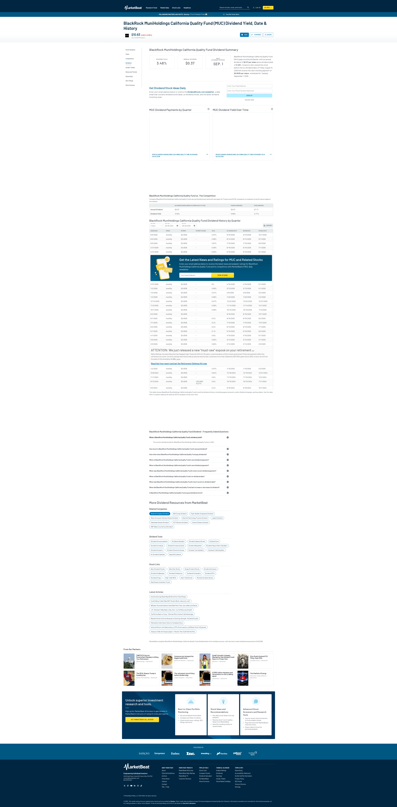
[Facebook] (128, 786)
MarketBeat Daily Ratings (187, 773)
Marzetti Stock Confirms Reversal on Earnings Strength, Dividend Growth (174, 618)
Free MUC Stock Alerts (232, 14)
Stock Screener (204, 781)
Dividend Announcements (159, 541)
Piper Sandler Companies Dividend (202, 513)
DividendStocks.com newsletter (201, 92)
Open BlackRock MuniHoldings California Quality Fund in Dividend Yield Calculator (240, 155)
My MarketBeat (204, 779)
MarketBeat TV (183, 776)
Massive (172, 801)
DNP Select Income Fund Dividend (162, 527)
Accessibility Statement (243, 773)
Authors (164, 776)
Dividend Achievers (210, 569)
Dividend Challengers (158, 573)
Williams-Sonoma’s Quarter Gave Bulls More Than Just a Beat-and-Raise (174, 605)
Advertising (238, 770)
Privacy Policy (239, 779)
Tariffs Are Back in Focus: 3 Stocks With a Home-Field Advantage (172, 614)
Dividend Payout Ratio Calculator (216, 546)
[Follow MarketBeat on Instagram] (138, 786)
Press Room (166, 779)
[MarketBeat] (133, 7)
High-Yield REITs (170, 578)
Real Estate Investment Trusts (160, 582)
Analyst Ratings (221, 770)
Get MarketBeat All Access (142, 719)
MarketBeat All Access (186, 770)
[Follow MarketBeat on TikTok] (141, 786)
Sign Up (249, 95)
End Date (184, 223)
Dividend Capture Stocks (197, 541)
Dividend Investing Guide (176, 546)
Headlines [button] (187, 8)
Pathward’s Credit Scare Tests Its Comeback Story (167, 623)
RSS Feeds (238, 781)
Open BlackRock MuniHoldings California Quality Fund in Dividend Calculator (174, 155)
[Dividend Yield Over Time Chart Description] (272, 109)
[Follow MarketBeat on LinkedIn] (135, 786)
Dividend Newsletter (195, 546)
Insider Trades (220, 779)
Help (167, 787)
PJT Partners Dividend (180, 522)
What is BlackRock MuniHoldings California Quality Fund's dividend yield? (175, 437)
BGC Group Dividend (179, 513)
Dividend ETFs (209, 573)
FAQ (163, 787)
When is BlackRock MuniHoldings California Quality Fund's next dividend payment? (179, 460)
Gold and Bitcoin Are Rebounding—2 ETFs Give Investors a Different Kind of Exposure (178, 627)
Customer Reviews (185, 779)
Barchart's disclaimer (189, 803)
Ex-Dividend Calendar (158, 554)
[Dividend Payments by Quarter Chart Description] (208, 109)
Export (269, 225)
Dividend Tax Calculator (196, 550)
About (164, 770)
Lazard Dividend (217, 518)
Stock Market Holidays (223, 781)
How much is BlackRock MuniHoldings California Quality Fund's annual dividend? (178, 449)
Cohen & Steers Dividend (200, 522)
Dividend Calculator (178, 541)
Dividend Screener (157, 550)
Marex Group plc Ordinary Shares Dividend (164, 518)
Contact (164, 784)
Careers (164, 781)
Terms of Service (240, 784)
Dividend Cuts (214, 541)
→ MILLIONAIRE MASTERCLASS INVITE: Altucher (173, 14)
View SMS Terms (249, 100)
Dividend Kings (156, 578)
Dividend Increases (157, 546)
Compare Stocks (204, 773)
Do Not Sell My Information (243, 776)
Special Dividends (175, 554)
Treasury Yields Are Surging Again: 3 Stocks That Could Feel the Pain (173, 631)
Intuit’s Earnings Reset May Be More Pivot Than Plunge (168, 597)
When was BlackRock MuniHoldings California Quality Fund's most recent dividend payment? (182, 471)
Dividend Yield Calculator (216, 550)
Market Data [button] (164, 8)
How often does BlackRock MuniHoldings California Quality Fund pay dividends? (178, 454)
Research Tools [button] (151, 8)
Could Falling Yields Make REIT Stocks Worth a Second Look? (170, 601)
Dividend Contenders (194, 573)
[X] (125, 786)
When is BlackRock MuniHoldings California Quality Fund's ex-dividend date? (177, 476)
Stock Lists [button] (176, 8)
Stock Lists (203, 770)
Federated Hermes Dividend (160, 522)
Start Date (167, 223)
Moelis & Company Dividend (160, 513)
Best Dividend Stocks (158, 569)
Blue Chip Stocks (174, 569)
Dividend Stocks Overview (175, 550)
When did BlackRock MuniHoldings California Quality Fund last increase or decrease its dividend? (184, 487)
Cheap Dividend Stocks (192, 569)
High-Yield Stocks (186, 578)
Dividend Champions (175, 573)
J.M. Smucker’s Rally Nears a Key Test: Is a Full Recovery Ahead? (171, 610)
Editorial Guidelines (168, 773)
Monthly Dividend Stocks (205, 578)
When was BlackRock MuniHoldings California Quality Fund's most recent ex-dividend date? (182, 482)
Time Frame (152, 223)
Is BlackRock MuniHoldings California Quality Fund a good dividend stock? (176, 493)
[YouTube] (131, 786)
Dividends (219, 773)
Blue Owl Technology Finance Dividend (194, 518)
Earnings (219, 776)
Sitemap (237, 787)
